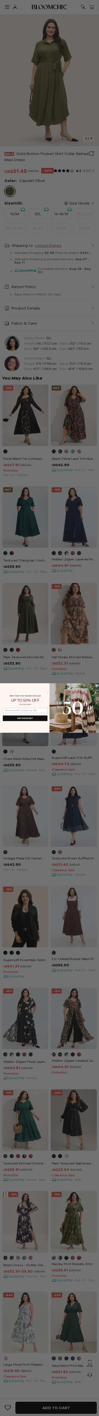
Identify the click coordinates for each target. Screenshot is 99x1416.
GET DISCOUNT (25, 718)
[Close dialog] (96, 685)
